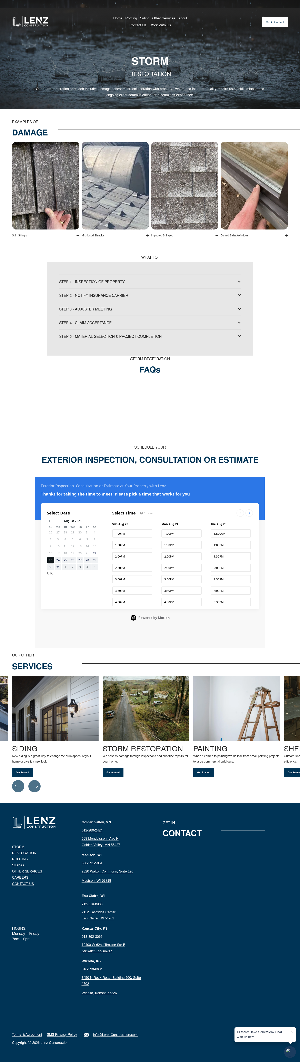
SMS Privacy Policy (62, 1035)
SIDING (18, 865)
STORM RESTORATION (24, 850)
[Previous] (18, 786)
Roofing (131, 18)
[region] (150, 726)
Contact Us (138, 25)
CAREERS (20, 877)
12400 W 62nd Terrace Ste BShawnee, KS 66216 (103, 948)
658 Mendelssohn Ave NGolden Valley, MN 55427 (101, 842)
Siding (144, 18)
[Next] (34, 786)
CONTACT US (23, 884)
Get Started (22, 772)
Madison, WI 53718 (96, 880)
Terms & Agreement (27, 1035)
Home (117, 18)
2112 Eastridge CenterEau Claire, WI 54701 (99, 915)
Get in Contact (275, 22)
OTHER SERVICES (27, 871)
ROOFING (20, 859)
